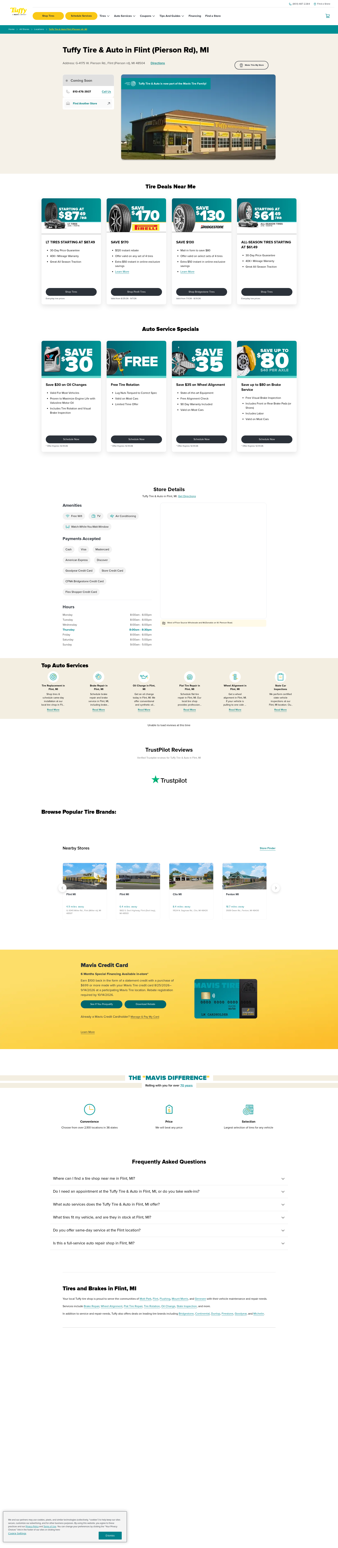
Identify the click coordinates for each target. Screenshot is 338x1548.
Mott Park (145, 1299)
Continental (202, 1313)
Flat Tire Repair (133, 1306)
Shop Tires (48, 15)
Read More (53, 709)
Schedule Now (71, 439)
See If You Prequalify (101, 1004)
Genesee (200, 1299)
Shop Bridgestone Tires (202, 291)
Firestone (227, 1313)
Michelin (258, 1313)
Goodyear (241, 1313)
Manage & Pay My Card (145, 1017)
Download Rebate (145, 1004)
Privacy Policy (32, 1526)
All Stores (24, 29)
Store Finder (268, 848)
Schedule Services (81, 15)
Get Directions (187, 496)
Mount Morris (180, 1299)
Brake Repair (91, 1306)
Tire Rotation (152, 1306)
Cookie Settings (17, 1533)
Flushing (165, 1299)
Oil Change (168, 1306)
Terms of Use (49, 1526)
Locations (39, 29)
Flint (155, 1299)
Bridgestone (186, 1313)
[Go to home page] (18, 12)
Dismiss (110, 1535)
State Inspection (187, 1306)
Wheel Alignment (111, 1306)
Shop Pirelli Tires (136, 291)
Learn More (122, 271)
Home (12, 29)
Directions (158, 63)
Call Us (106, 91)
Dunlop (215, 1313)
